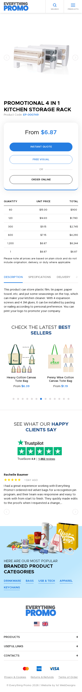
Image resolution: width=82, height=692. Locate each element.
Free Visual (41, 159)
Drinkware (12, 581)
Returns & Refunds (42, 677)
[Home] (16, 6)
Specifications (39, 277)
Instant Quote (41, 147)
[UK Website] (45, 625)
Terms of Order (68, 677)
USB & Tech (46, 581)
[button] (7, 57)
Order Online (41, 179)
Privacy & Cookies (15, 677)
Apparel (66, 581)
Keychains (12, 587)
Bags (30, 581)
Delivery (63, 277)
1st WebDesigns (66, 685)
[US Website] (37, 625)
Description (13, 277)
